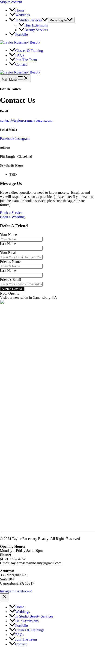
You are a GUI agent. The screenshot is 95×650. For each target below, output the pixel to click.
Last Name (8, 244)
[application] (45, 20)
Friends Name (10, 262)
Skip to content (11, 2)
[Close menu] (4, 597)
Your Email (8, 253)
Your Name (8, 235)
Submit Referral (12, 289)
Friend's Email (10, 279)
